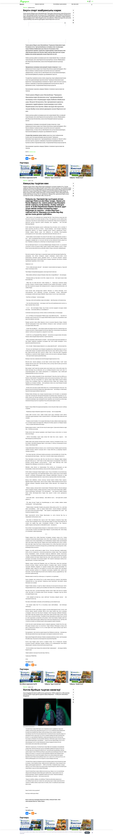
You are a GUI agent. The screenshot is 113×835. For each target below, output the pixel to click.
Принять (87, 832)
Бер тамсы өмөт (75, 4)
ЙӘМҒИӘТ (25, 7)
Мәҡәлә (22, 4)
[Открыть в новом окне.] (28, 158)
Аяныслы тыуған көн (39, 4)
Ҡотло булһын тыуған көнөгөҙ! (59, 4)
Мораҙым (24, 1)
